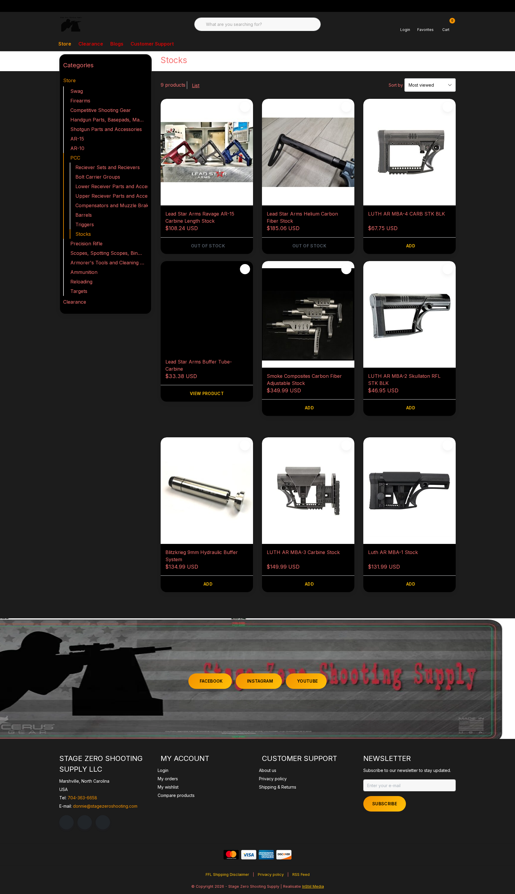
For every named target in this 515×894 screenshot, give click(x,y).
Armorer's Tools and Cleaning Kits (109, 263)
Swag (76, 91)
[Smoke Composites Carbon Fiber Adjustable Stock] (308, 314)
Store (64, 44)
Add (410, 245)
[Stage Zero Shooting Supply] (71, 24)
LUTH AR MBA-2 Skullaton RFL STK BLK (404, 379)
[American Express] (266, 854)
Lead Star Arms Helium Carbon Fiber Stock (302, 217)
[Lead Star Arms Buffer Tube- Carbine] (207, 307)
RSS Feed (301, 874)
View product (207, 393)
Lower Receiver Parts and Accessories (111, 186)
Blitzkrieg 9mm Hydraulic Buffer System (201, 555)
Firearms (80, 101)
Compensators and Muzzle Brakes (111, 205)
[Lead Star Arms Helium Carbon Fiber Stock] (308, 152)
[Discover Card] (283, 854)
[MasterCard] (231, 854)
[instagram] (84, 822)
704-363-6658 (82, 797)
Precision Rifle (86, 243)
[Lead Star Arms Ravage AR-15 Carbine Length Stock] (207, 152)
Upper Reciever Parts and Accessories (111, 196)
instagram (260, 681)
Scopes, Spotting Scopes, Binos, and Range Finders (109, 253)
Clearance (90, 44)
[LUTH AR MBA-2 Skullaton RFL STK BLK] (409, 314)
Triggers (84, 224)
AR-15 (77, 139)
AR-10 (77, 148)
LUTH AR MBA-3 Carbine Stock (303, 552)
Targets (78, 291)
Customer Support (152, 44)
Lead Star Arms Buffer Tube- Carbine (198, 365)
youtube (307, 681)
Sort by (396, 85)
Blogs (116, 44)
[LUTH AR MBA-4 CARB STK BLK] (409, 152)
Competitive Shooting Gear (100, 110)
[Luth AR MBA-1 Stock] (409, 490)
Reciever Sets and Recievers (107, 167)
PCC (75, 158)
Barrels (83, 215)
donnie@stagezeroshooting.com (105, 806)
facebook (211, 681)
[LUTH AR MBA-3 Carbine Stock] (308, 490)
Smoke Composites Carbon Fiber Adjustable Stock (304, 379)
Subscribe (384, 803)
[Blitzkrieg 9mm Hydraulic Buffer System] (207, 490)
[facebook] (66, 822)
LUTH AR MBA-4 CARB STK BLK (406, 214)
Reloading (81, 282)
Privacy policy (271, 874)
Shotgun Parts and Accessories (106, 129)
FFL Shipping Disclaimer (227, 874)
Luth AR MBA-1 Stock (393, 552)
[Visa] (248, 854)
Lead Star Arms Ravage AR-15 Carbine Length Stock (199, 217)
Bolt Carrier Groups (97, 177)
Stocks (83, 234)
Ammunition (83, 272)
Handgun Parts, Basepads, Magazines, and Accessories (109, 120)
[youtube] (103, 822)
